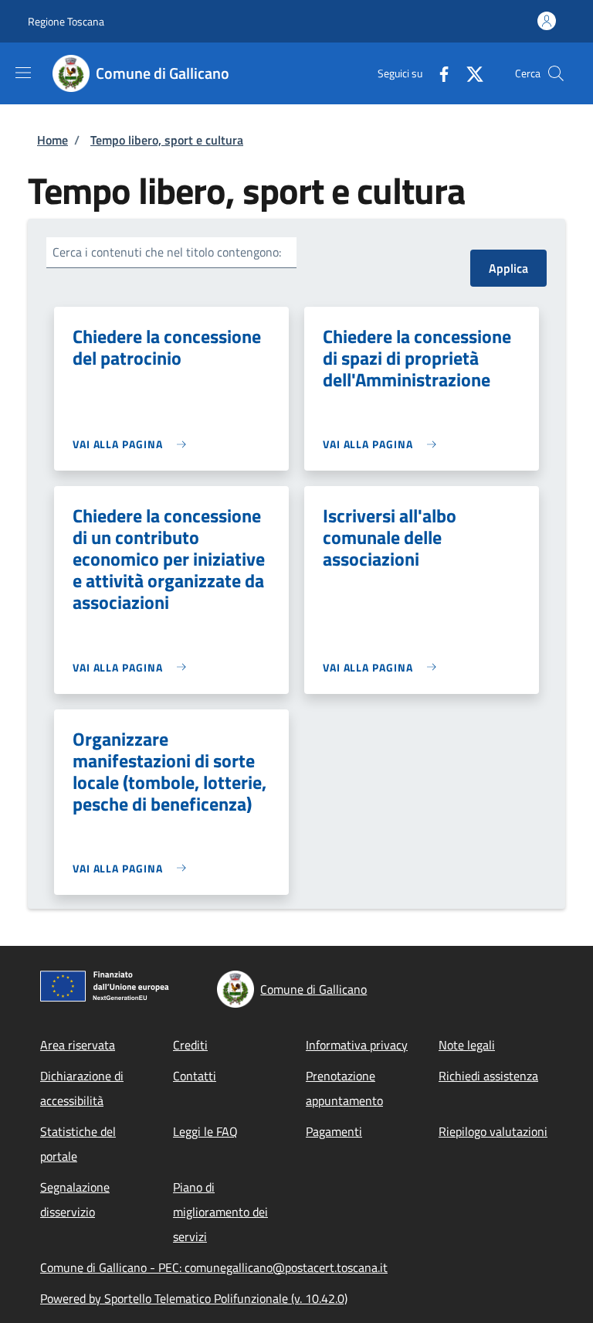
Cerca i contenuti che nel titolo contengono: (167, 252)
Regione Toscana (66, 21)
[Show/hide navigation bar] (23, 73)
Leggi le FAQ (205, 1131)
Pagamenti (334, 1131)
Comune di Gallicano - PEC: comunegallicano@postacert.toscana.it (214, 1267)
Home (52, 140)
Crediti (190, 1045)
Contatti (194, 1075)
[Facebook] (437, 73)
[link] (133, 444)
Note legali (467, 1045)
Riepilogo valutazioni (493, 1131)
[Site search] (556, 73)
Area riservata (77, 1045)
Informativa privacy (357, 1045)
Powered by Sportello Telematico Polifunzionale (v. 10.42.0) (193, 1298)
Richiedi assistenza (488, 1075)
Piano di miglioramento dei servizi (220, 1212)
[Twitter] (468, 73)
